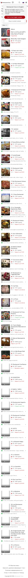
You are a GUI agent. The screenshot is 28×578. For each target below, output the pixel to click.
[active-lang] (23, 2)
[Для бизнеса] (12, 2)
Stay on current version (15, 21)
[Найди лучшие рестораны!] (5, 2)
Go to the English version (14, 17)
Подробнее (14, 35)
